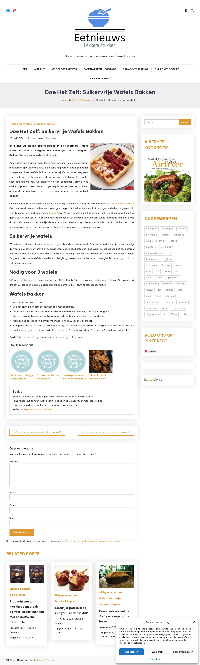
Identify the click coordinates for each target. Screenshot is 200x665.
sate (180, 290)
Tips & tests (17, 594)
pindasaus (151, 283)
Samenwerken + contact (100, 69)
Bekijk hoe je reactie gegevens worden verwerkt (92, 541)
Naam (12, 492)
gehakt (168, 259)
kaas (148, 271)
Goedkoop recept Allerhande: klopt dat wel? (38, 432)
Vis (165, 314)
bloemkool (160, 240)
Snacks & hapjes (44, 123)
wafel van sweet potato (120, 203)
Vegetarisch (152, 314)
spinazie (169, 302)
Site (11, 518)
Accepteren (131, 651)
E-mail (13, 505)
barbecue (179, 234)
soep (158, 296)
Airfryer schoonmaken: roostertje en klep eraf (105, 432)
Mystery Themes (45, 660)
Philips (160, 277)
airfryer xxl (151, 234)
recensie (180, 283)
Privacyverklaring (135, 69)
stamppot (151, 308)
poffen (58, 632)
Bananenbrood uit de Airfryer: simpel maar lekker (114, 616)
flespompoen (153, 259)
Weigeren (157, 651)
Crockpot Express (64, 69)
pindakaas (173, 277)
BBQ (148, 240)
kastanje (78, 628)
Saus (148, 296)
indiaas (166, 265)
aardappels (167, 228)
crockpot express (155, 253)
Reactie (14, 461)
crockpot (166, 247)
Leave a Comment (46, 138)
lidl (176, 271)
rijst (159, 290)
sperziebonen (153, 302)
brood (113, 636)
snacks (32, 637)
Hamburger (152, 265)
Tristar (52, 212)
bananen (104, 636)
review (149, 290)
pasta (149, 277)
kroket (167, 271)
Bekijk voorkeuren (183, 651)
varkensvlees (178, 308)
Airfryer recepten (65, 595)
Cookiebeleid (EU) (100, 78)
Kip (157, 271)
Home (24, 69)
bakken (165, 234)
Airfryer (39, 69)
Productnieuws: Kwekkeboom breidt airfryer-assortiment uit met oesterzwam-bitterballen (27, 612)
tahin (164, 308)
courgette (151, 247)
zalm (184, 314)
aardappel (151, 228)
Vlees (174, 314)
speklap (170, 296)
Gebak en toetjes (20, 123)
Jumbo (178, 265)
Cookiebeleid (156, 659)
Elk (110, 280)
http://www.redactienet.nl (37, 409)
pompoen (167, 283)
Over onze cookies (167, 69)
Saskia (31, 138)
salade (169, 290)
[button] (193, 622)
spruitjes (182, 302)
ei (170, 253)
